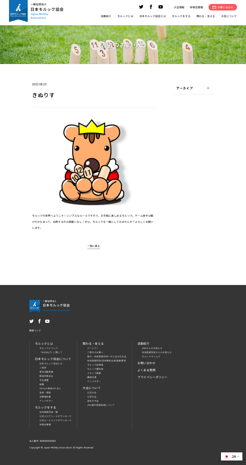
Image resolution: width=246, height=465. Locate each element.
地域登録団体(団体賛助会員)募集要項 (106, 360)
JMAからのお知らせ (152, 348)
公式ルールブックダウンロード (55, 420)
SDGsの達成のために (50, 388)
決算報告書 (45, 396)
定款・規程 (45, 392)
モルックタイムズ (151, 356)
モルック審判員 (95, 368)
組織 (41, 384)
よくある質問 (146, 370)
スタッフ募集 (94, 372)
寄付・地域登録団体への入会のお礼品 (106, 356)
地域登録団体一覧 (48, 411)
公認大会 (91, 396)
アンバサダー (46, 400)
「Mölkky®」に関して (50, 352)
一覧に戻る (93, 246)
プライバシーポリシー (152, 377)
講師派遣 (91, 377)
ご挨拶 (42, 367)
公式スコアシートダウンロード (55, 416)
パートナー (93, 348)
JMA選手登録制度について (101, 404)
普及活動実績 (46, 371)
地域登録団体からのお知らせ (157, 352)
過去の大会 (93, 400)
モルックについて (48, 348)
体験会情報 (196, 7)
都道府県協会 (46, 375)
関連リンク (35, 330)
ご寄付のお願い (95, 352)
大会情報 (179, 7)
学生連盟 (44, 379)
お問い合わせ (146, 363)
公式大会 (91, 392)
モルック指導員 (95, 364)
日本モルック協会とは (50, 363)
